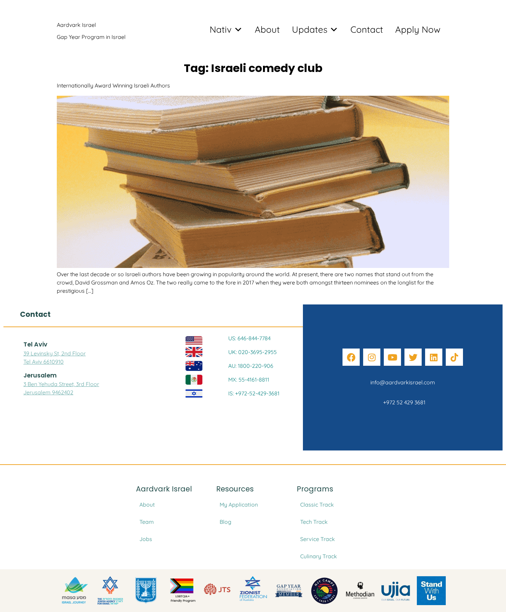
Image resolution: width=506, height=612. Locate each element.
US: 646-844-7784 (249, 338)
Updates (309, 29)
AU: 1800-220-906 (250, 365)
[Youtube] (392, 357)
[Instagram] (371, 357)
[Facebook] (351, 357)
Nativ (221, 29)
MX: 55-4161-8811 (248, 379)
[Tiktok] (454, 357)
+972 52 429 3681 (402, 402)
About (267, 29)
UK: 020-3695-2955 (252, 352)
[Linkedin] (433, 357)
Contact (366, 29)
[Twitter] (413, 357)
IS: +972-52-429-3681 (254, 393)
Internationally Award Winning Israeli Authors (113, 85)
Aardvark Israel (76, 24)
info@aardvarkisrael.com (402, 382)
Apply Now (418, 29)
